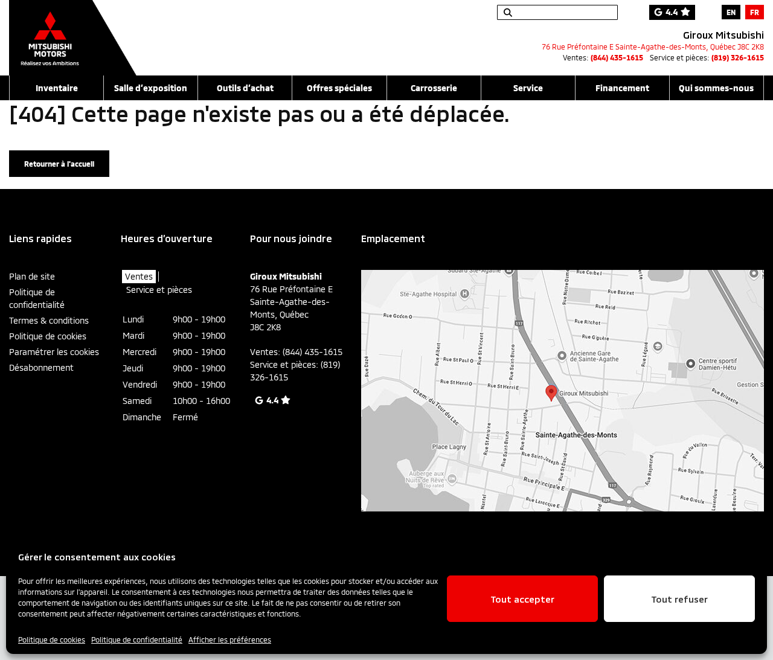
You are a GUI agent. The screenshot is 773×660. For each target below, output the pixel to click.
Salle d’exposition (150, 88)
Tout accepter (522, 599)
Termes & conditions (49, 320)
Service (528, 88)
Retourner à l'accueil (59, 163)
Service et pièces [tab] (159, 289)
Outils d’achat (245, 88)
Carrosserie (434, 88)
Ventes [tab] (139, 276)
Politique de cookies (51, 639)
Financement (622, 88)
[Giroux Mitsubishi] (72, 31)
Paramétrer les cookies (54, 352)
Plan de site (32, 276)
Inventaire (57, 88)
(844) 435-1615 (617, 57)
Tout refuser (679, 599)
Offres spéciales (339, 88)
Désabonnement (41, 367)
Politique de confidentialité (136, 639)
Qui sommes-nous (716, 88)
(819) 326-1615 (737, 57)
